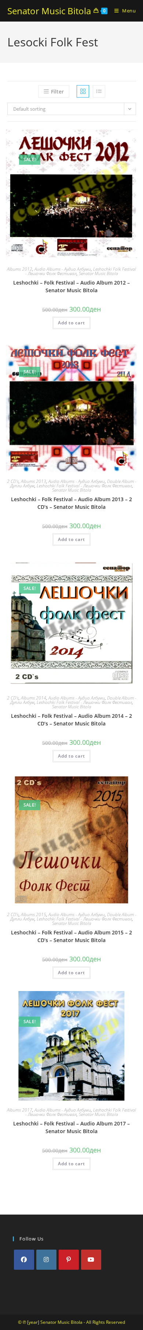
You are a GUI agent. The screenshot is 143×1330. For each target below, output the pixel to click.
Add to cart (71, 323)
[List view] (99, 91)
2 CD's (13, 481)
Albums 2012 (19, 269)
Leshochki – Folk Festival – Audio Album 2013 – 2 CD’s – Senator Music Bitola (71, 503)
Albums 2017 (19, 1110)
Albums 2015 (33, 914)
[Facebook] (24, 1260)
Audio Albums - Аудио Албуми (62, 269)
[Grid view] (83, 91)
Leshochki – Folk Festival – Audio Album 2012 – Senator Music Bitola (71, 286)
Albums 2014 (33, 698)
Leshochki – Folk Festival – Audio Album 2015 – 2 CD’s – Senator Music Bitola (71, 936)
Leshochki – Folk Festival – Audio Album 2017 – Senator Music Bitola (71, 1127)
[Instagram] (46, 1260)
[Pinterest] (69, 1260)
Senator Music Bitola (49, 11)
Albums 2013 (33, 481)
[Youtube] (91, 1260)
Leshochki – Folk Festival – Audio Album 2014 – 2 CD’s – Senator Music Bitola (71, 719)
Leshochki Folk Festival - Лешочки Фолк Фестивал (84, 486)
